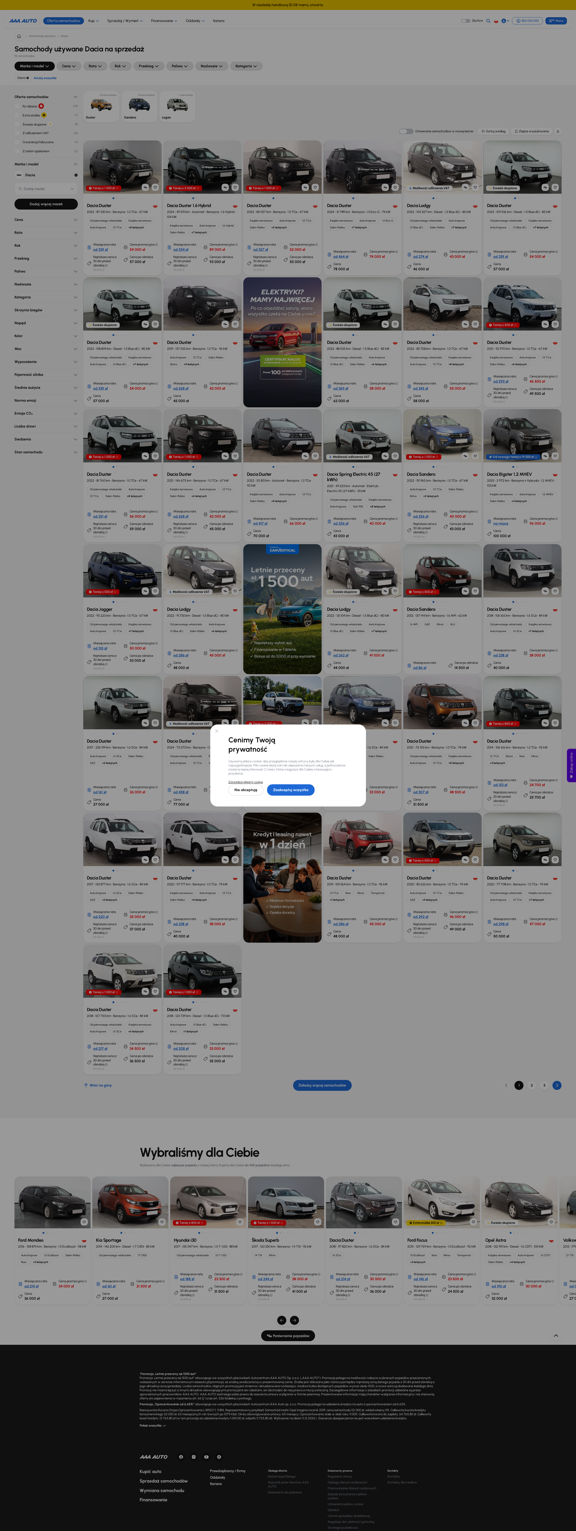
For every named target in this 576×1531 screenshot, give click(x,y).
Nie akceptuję (245, 790)
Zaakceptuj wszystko (290, 790)
